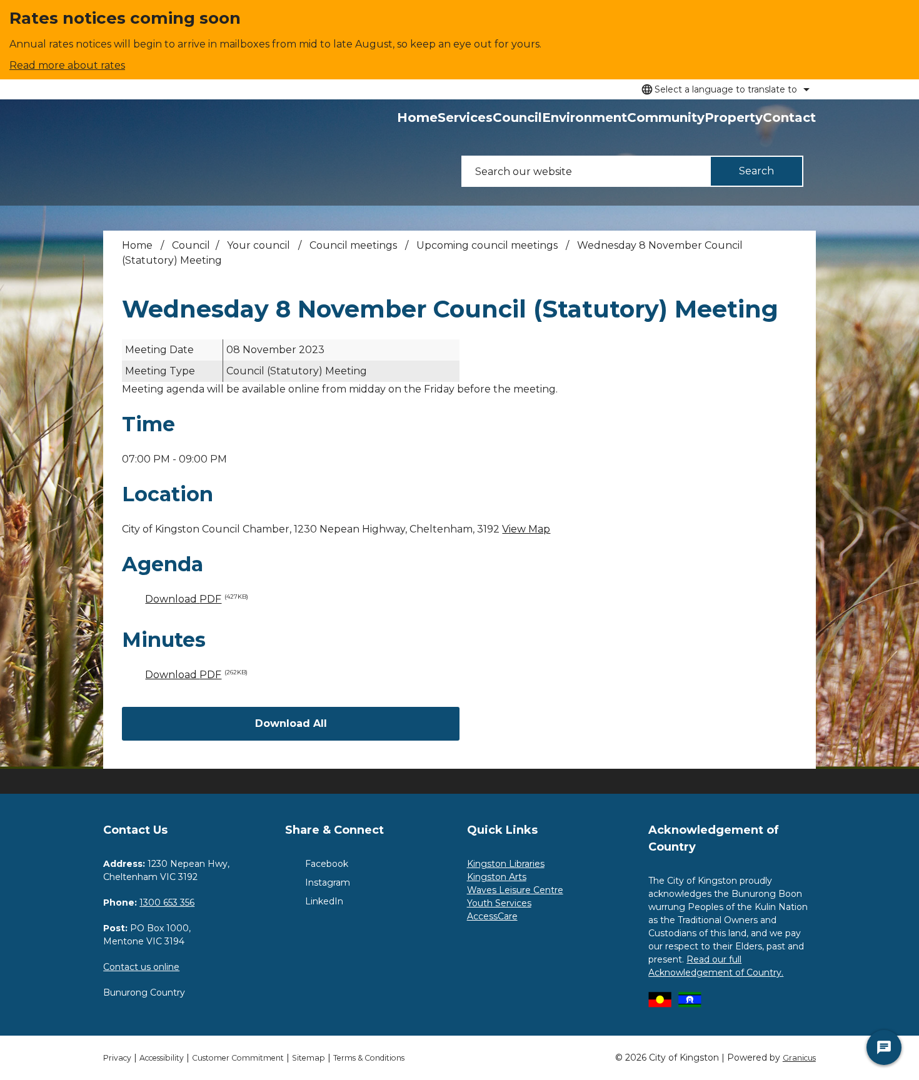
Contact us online (141, 966)
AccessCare (492, 916)
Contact (789, 117)
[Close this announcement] (904, 14)
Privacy (117, 1057)
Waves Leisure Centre (515, 890)
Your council (260, 245)
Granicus (799, 1057)
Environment (584, 117)
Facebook (326, 863)
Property (734, 117)
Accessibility (161, 1057)
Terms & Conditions (368, 1057)
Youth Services (499, 903)
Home (137, 245)
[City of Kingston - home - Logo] (131, 152)
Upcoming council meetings (488, 245)
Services (465, 117)
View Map (526, 529)
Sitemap (308, 1057)
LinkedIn (324, 901)
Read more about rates (67, 65)
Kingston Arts (496, 876)
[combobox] (723, 89)
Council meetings (354, 245)
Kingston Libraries (506, 863)
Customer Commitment (238, 1057)
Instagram (327, 882)
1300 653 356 (166, 902)
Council (517, 117)
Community (666, 117)
